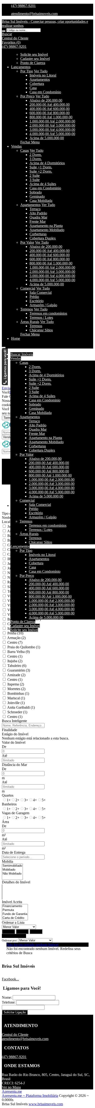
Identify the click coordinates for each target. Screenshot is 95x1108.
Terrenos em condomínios (48, 313)
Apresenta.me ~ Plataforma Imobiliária (30, 1096)
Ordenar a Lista (13, 922)
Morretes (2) (16, 689)
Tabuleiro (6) (16, 666)
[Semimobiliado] (12, 866)
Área (5, 822)
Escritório (37, 301)
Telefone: (8, 1002)
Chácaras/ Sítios (41, 330)
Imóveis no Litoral (43, 75)
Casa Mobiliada (41, 201)
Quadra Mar (38, 217)
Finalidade (9, 730)
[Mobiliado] (12, 870)
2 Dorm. (36, 155)
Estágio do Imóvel (15, 734)
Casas (24, 150)
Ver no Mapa (11, 1087)
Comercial (27, 288)
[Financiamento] (15, 906)
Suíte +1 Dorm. (41, 167)
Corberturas (38, 234)
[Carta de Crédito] (15, 918)
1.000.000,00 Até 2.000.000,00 (52, 121)
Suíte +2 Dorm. (41, 171)
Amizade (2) (16, 675)
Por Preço (27, 96)
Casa (33, 88)
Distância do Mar (14, 765)
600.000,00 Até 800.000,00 (50, 113)
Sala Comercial (41, 292)
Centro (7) (14, 642)
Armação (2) (16, 638)
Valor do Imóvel (13, 742)
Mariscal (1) (16, 698)
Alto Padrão (38, 213)
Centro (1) (14, 656)
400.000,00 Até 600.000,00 (50, 109)
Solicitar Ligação (15, 1012)
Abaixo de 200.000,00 (46, 100)
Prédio (34, 297)
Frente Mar (38, 221)
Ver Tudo (41, 71)
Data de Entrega (13, 852)
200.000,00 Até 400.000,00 (50, 105)
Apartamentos (40, 79)
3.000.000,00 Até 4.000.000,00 (52, 130)
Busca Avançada (14, 936)
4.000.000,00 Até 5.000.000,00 (52, 134)
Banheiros (9, 804)
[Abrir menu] (4, 346)
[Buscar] (4, 31)
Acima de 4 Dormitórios (47, 163)
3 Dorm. (36, 159)
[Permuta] (15, 910)
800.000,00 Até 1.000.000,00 (51, 117)
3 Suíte (35, 180)
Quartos (7, 795)
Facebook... (10, 979)
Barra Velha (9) (18, 652)
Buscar (8, 931)
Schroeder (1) (17, 712)
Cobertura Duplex (43, 238)
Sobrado (36, 192)
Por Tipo (26, 71)
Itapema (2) (15, 684)
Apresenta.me (12, 1091)
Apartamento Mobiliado (47, 230)
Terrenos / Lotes (41, 318)
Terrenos (26, 309)
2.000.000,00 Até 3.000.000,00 (52, 125)
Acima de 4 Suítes (43, 184)
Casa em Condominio (45, 188)
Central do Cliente (15, 1035)
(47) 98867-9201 (23, 6)
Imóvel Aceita (12, 902)
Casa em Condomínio (45, 92)
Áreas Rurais (29, 322)
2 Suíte (35, 176)
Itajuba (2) (14, 661)
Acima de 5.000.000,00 (47, 138)
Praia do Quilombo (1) (23, 647)
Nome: (7, 997)
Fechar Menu (30, 142)
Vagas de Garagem (15, 813)
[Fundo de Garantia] (15, 914)
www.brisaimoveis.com (46, 1104)
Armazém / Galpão (43, 305)
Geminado (37, 196)
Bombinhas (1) (18, 693)
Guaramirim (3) (18, 670)
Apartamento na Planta (46, 226)
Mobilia (7, 861)
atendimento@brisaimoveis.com (34, 14)
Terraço (35, 209)
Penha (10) (15, 633)
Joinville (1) (16, 703)
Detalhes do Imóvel (16, 882)
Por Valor (27, 242)
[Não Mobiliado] (12, 874)
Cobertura (37, 84)
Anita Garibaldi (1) (21, 707)
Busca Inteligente (14, 721)
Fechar (36, 931)
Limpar (22, 931)
